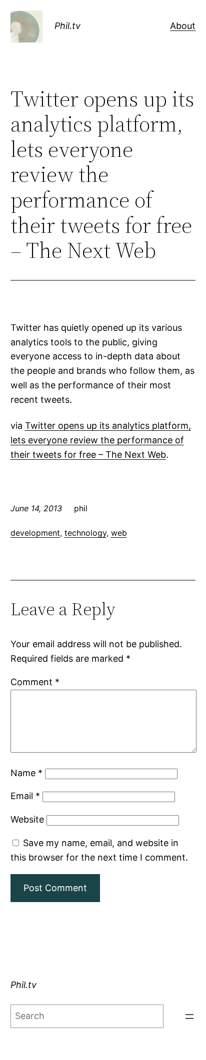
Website (27, 819)
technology (85, 533)
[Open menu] (190, 1017)
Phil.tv (67, 25)
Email (25, 796)
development (35, 533)
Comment (35, 682)
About (183, 25)
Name (26, 773)
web (119, 533)
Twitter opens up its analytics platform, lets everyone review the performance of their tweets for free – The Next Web (100, 440)
